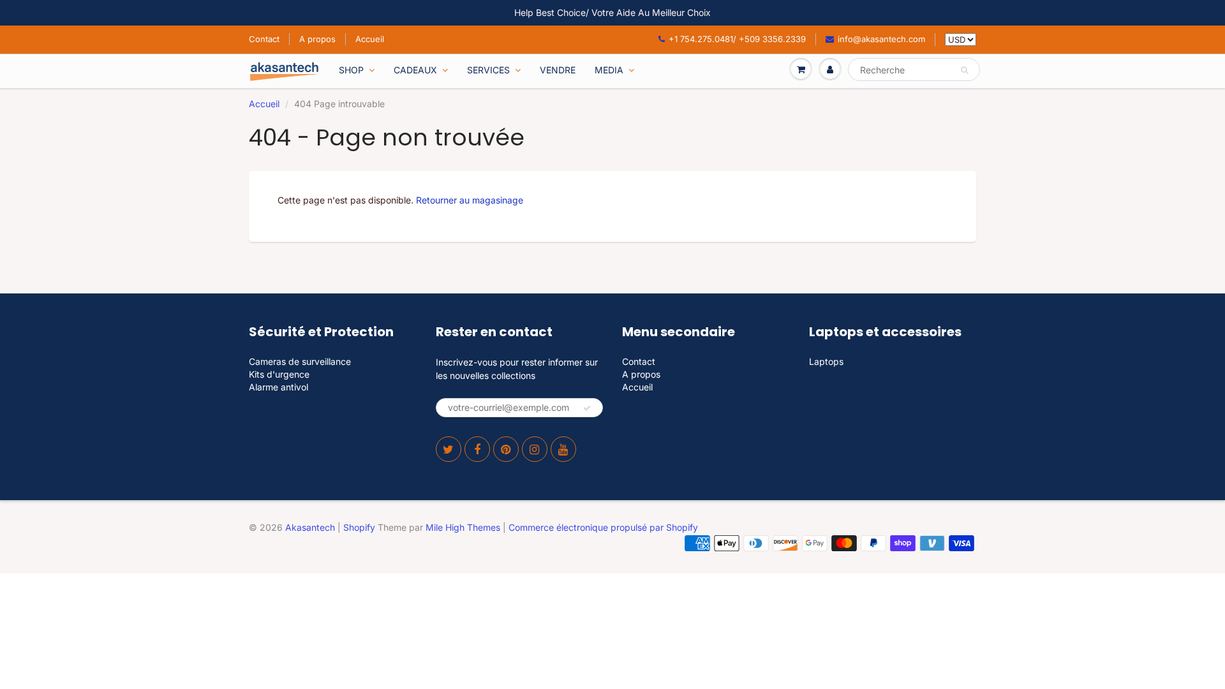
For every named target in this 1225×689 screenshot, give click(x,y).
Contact (264, 39)
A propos (317, 39)
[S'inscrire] (587, 408)
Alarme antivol (278, 387)
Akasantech (310, 527)
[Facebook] (477, 449)
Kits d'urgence (279, 374)
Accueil (369, 39)
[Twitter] (448, 449)
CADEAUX (415, 69)
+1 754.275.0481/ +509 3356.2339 (737, 39)
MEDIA (609, 69)
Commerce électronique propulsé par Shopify (603, 527)
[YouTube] (563, 449)
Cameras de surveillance (300, 361)
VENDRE (557, 69)
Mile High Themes (463, 527)
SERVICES (488, 69)
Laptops (826, 361)
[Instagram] (534, 449)
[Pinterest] (506, 449)
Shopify (359, 527)
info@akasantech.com (881, 39)
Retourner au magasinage (469, 200)
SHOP (351, 69)
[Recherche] (964, 70)
